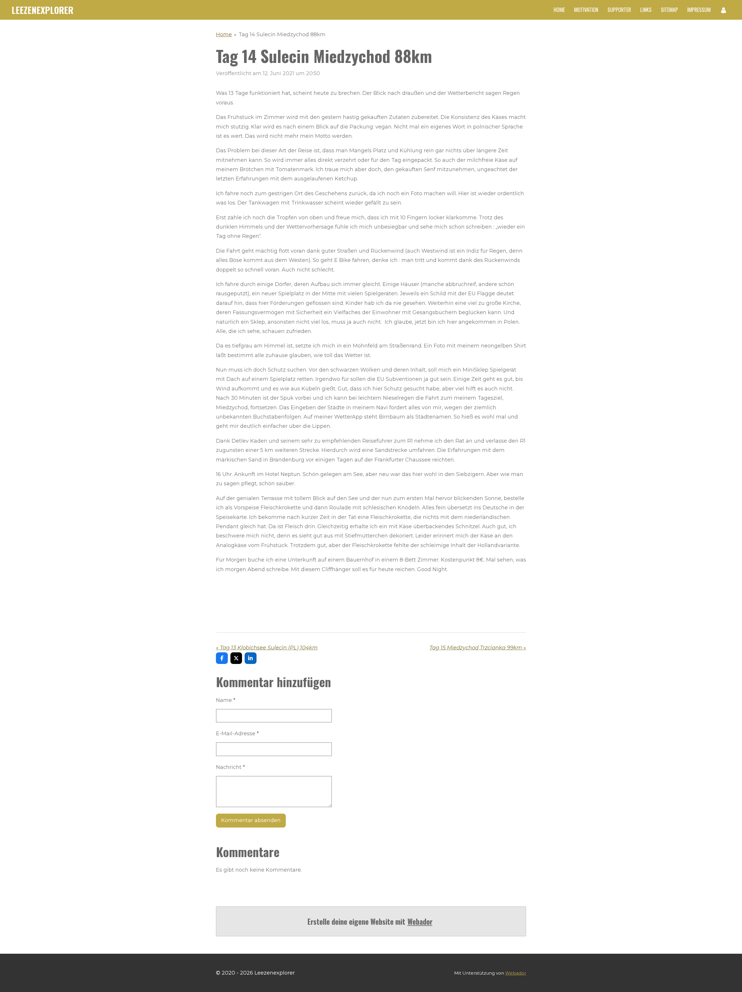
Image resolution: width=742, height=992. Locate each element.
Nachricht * (230, 767)
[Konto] (723, 10)
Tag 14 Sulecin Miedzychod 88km (282, 34)
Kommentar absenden (251, 820)
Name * (225, 700)
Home (224, 34)
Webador (420, 921)
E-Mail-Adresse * (237, 733)
